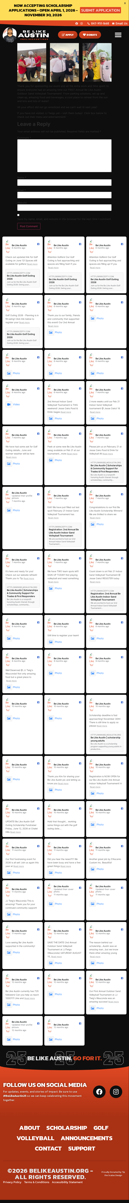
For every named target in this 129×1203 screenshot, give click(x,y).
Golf (100, 1127)
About (29, 1127)
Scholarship (66, 1127)
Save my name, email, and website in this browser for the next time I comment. (64, 219)
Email (21, 190)
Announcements (86, 1138)
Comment (24, 137)
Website (22, 202)
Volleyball (35, 1138)
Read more (32, 264)
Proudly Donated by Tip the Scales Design (113, 1173)
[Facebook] (76, 23)
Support (81, 1148)
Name (21, 177)
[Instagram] (81, 23)
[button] (118, 34)
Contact (48, 1148)
